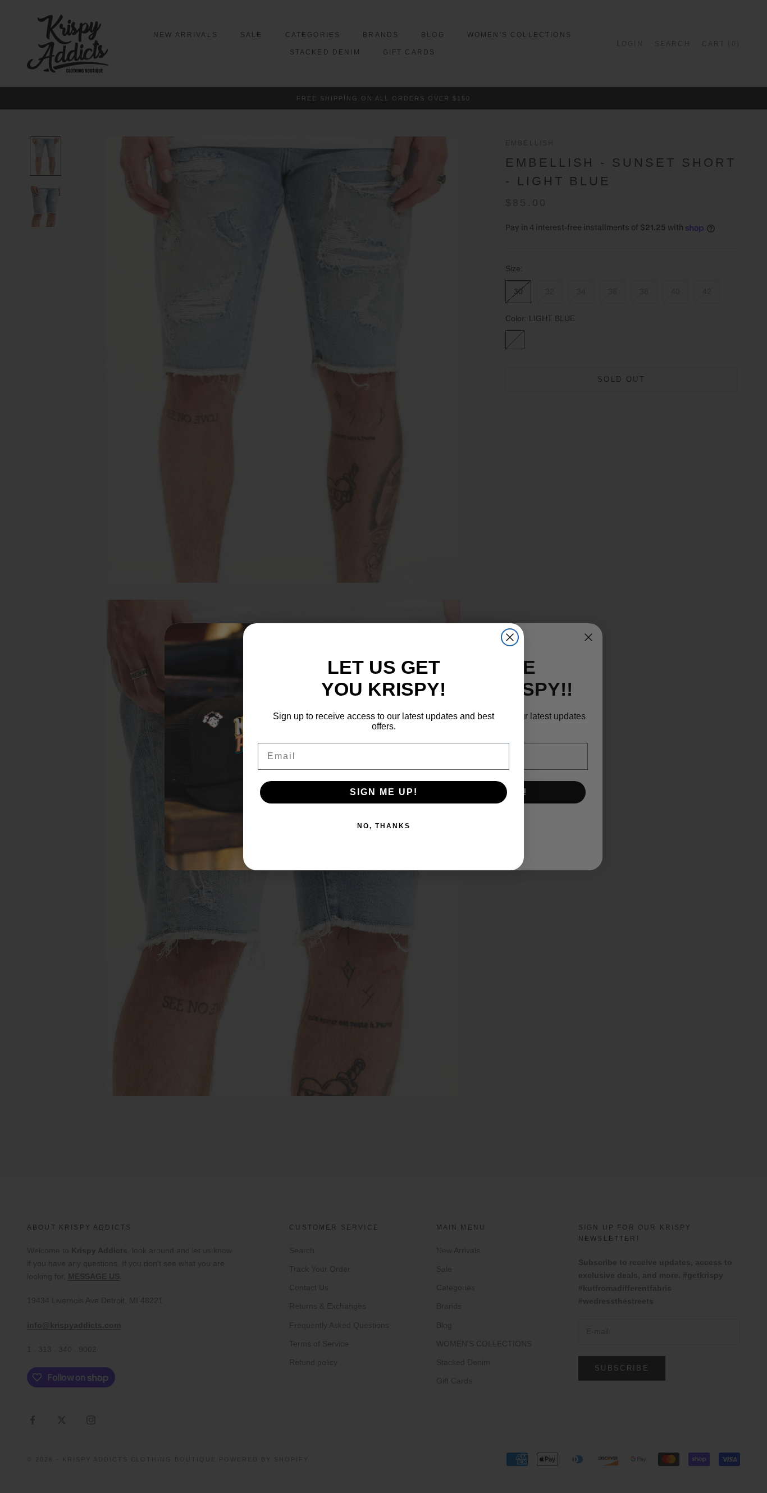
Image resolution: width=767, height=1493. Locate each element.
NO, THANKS (383, 826)
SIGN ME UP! (384, 792)
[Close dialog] (509, 637)
